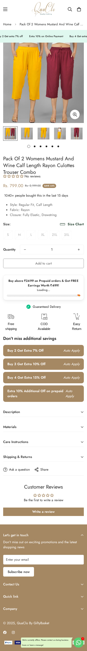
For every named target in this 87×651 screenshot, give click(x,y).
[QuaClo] (43, 9)
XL (43, 234)
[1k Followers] (5, 632)
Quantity (9, 249)
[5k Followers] (13, 632)
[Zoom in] (75, 114)
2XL (54, 234)
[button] (79, 9)
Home (7, 24)
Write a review (43, 511)
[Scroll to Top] (79, 628)
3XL (66, 234)
